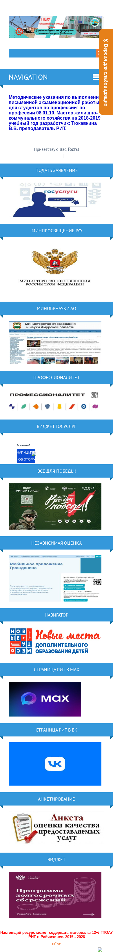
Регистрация (50, 155)
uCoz (56, 944)
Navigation (28, 77)
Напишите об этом (26, 456)
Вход (69, 155)
